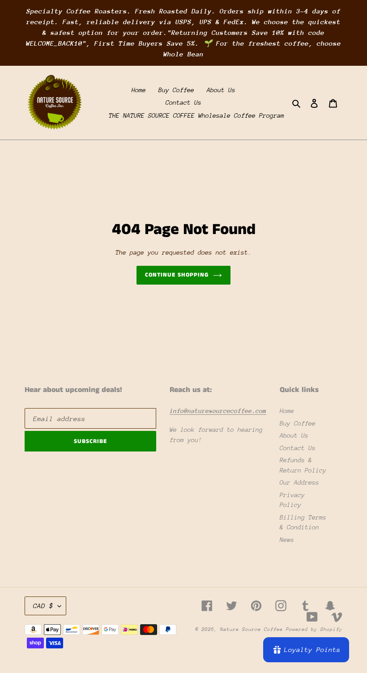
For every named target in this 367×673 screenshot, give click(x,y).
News (287, 539)
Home (287, 410)
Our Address (299, 482)
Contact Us (298, 448)
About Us (294, 435)
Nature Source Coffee (253, 629)
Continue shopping (177, 275)
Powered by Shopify (314, 629)
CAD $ (43, 605)
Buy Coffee (298, 423)
